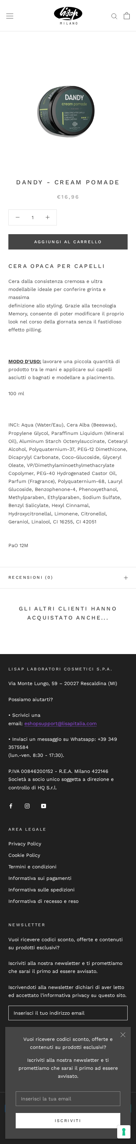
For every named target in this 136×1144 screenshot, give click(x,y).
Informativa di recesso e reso (43, 901)
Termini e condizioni (32, 866)
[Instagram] (27, 805)
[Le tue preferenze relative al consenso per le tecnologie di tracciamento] (123, 1131)
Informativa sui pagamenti (39, 878)
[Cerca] (114, 16)
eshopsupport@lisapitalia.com (60, 723)
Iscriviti (68, 1120)
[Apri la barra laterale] (9, 15)
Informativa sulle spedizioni (41, 889)
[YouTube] (43, 805)
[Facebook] (10, 805)
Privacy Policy (24, 843)
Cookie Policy (24, 855)
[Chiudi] (123, 1034)
